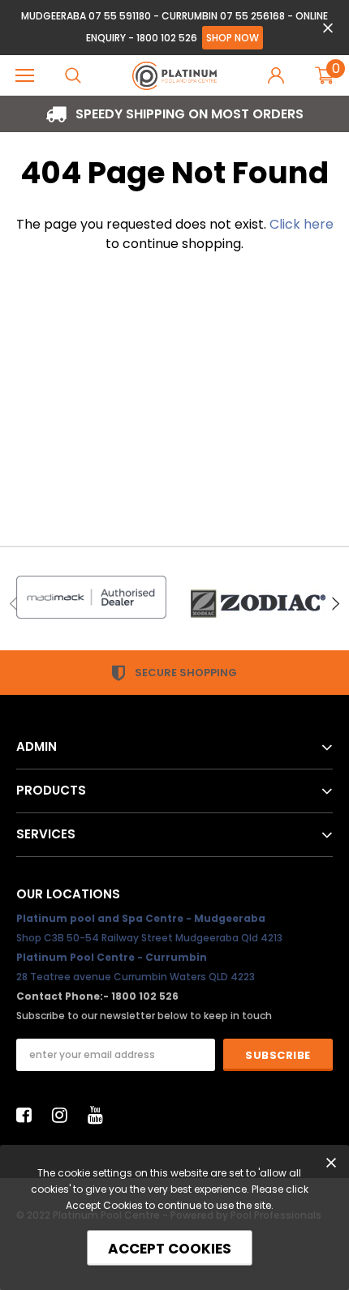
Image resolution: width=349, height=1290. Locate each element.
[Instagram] (64, 1115)
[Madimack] (91, 597)
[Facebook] (28, 1115)
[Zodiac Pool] (258, 604)
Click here (301, 224)
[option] (174, 113)
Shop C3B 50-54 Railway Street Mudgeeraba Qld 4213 (149, 938)
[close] (327, 28)
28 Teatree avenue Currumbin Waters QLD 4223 (135, 977)
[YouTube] (100, 1115)
